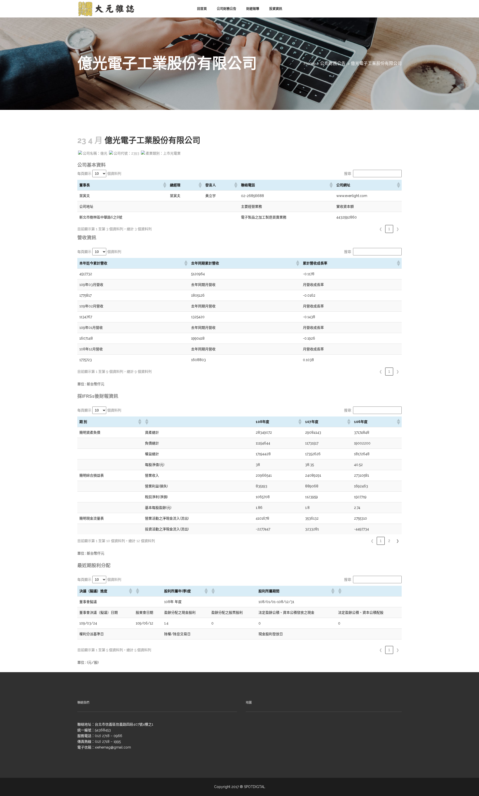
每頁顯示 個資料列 (99, 174)
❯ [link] (397, 229)
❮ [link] (380, 229)
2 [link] (389, 541)
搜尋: (348, 174)
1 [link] (389, 229)
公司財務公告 (333, 63)
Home (310, 63)
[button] (164, 185)
